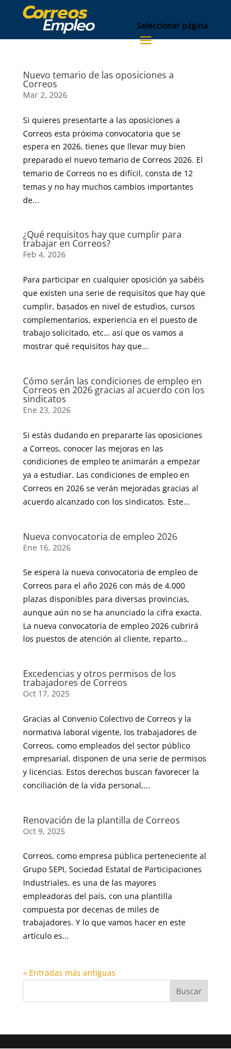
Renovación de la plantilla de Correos (101, 820)
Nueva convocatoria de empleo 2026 (100, 536)
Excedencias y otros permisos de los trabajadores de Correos (99, 678)
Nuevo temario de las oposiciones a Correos (98, 79)
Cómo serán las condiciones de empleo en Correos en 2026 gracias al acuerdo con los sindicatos (114, 390)
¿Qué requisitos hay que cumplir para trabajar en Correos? (102, 239)
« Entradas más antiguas (69, 972)
